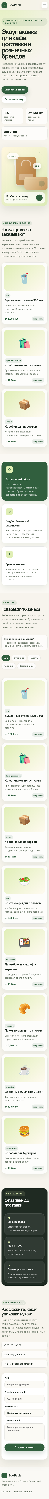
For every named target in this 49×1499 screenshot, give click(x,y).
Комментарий (12, 1420)
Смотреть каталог (14, 89)
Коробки (8, 665)
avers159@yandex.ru (14, 1354)
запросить (38, 319)
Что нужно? (11, 1406)
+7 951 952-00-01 (12, 1345)
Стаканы (19, 657)
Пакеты (34, 657)
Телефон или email (15, 1392)
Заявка (18, 1491)
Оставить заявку (13, 99)
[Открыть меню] (45, 5)
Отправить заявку (24, 1447)
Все (6, 657)
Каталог (6, 1491)
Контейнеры (26, 665)
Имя (6, 1377)
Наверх (28, 1491)
